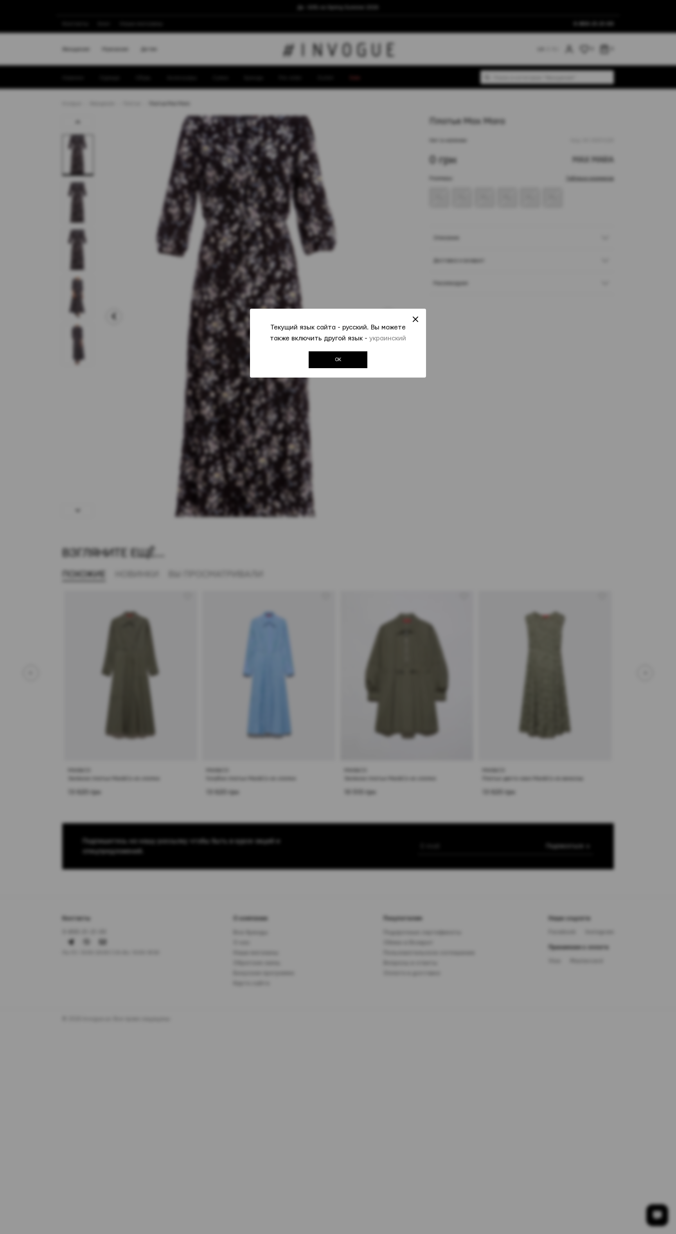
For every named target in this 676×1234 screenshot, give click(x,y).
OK (338, 359)
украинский (387, 338)
